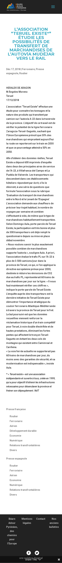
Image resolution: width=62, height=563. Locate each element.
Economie (15, 435)
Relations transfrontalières (25, 445)
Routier (23, 73)
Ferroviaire (28, 69)
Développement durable (23, 430)
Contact (40, 518)
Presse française (16, 409)
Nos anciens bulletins (54, 522)
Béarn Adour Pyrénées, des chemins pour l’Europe (12, 531)
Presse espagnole (16, 458)
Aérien (13, 426)
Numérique (16, 440)
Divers (13, 450)
